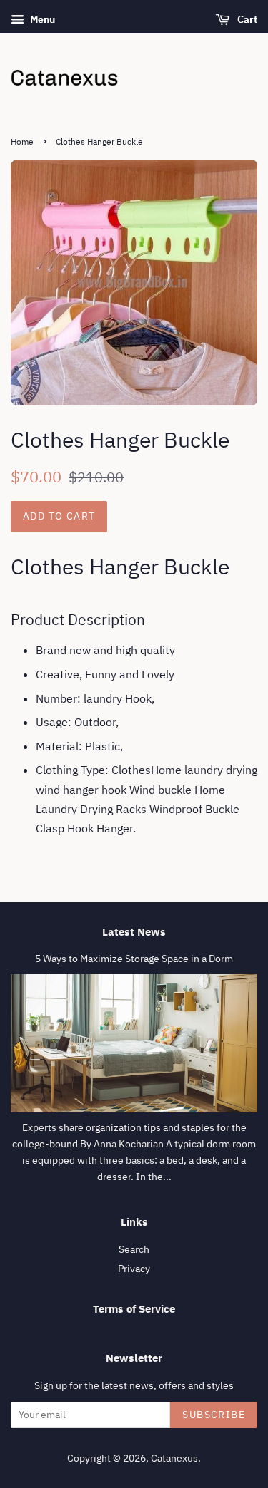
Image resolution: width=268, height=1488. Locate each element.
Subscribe (213, 1414)
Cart (246, 19)
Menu (41, 19)
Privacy (134, 1268)
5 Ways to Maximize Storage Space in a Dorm (134, 958)
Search (134, 1249)
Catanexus (174, 1458)
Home (22, 141)
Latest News (134, 932)
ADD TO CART (59, 516)
